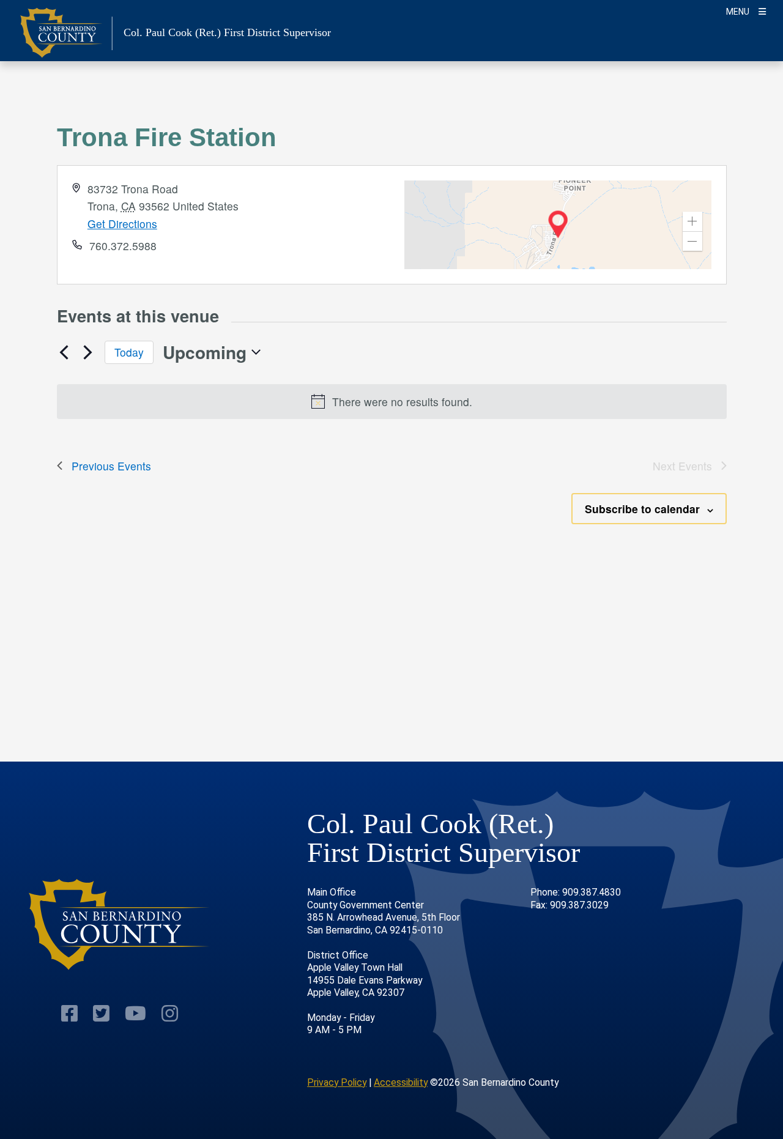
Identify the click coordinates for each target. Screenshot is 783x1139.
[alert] (392, 401)
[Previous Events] (64, 352)
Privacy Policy (336, 1082)
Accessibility (401, 1082)
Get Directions (122, 223)
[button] (692, 221)
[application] (557, 224)
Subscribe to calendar (642, 508)
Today (129, 352)
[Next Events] (88, 352)
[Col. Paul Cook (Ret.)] (119, 924)
